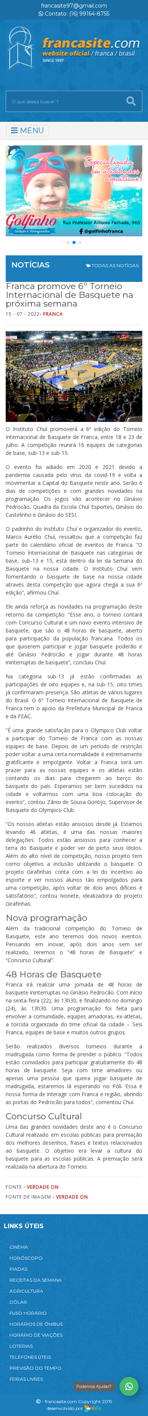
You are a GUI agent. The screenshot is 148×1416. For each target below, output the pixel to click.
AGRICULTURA (26, 1291)
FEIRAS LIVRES (26, 1379)
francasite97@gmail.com (74, 5)
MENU (31, 130)
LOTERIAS (21, 1346)
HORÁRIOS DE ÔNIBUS (36, 1324)
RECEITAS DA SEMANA (35, 1280)
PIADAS (18, 1269)
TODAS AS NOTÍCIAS (114, 265)
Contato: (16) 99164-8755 (76, 13)
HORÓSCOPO (26, 1258)
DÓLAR (18, 1302)
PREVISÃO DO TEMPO (35, 1368)
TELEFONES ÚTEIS (30, 1357)
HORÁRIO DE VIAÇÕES (36, 1335)
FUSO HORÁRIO (28, 1313)
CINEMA (18, 1247)
